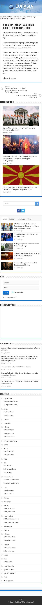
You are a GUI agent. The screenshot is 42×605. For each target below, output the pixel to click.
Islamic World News (12, 480)
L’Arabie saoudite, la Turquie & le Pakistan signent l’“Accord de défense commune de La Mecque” (26, 226)
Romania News (10, 547)
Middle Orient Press (12, 522)
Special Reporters (9, 573)
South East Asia (9, 566)
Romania (6, 545)
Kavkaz (6, 487)
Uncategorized (9, 580)
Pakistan (6, 530)
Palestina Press (10, 540)
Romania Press (10, 551)
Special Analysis (9, 570)
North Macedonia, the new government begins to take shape (19, 129)
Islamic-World (8, 477)
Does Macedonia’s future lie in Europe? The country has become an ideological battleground (20, 159)
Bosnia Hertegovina (10, 441)
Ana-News (7, 423)
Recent (4, 219)
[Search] (37, 204)
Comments (21, 219)
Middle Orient (8, 516)
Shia (5, 559)
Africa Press (9, 415)
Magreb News (10, 508)
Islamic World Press (12, 483)
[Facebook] (19, 210)
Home (4, 17)
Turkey (6, 577)
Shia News (8, 562)
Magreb (6, 505)
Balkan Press (9, 433)
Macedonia (7, 502)
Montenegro (8, 527)
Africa (6, 409)
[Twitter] (23, 210)
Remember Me (18, 292)
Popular (12, 219)
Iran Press (8, 472)
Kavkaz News (9, 490)
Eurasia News (9, 451)
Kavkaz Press (9, 494)
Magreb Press (10, 512)
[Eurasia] (21, 6)
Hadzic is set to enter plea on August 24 (26, 95)
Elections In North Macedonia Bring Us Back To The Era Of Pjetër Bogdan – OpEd (20, 188)
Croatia (6, 445)
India (5, 459)
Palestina (7, 534)
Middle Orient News (12, 519)
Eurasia (6, 448)
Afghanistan (8, 398)
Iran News (8, 465)
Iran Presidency (10, 469)
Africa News (9, 412)
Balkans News (10, 437)
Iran (5, 463)
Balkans (9, 17)
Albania (6, 420)
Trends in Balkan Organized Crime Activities (15, 367)
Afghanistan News (11, 401)
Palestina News (10, 537)
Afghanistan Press (11, 405)
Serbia (6, 555)
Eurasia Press (9, 455)
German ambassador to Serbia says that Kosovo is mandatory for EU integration (16, 89)
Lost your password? (10, 297)
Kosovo (6, 498)
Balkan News (18, 17)
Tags (29, 219)
